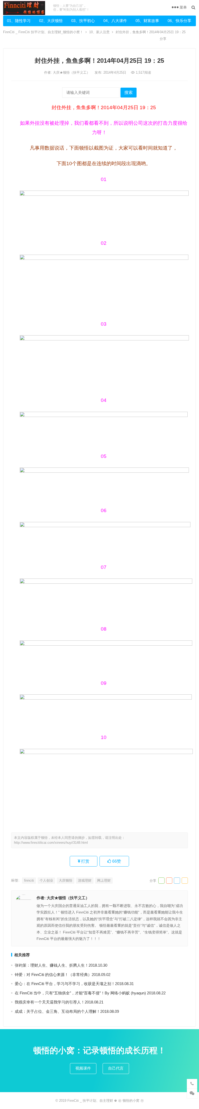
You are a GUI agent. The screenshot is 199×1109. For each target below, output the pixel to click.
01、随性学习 (19, 20)
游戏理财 (84, 880)
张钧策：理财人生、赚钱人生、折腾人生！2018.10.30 (61, 965)
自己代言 (116, 1068)
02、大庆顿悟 (51, 20)
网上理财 (104, 880)
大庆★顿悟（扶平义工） (72, 72)
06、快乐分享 (179, 20)
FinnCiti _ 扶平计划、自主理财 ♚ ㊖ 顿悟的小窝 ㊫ (105, 1101)
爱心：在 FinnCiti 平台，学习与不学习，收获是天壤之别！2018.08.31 (74, 983)
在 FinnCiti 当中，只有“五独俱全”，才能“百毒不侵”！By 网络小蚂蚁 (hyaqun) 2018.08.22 (90, 993)
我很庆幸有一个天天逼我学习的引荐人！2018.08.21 (59, 1002)
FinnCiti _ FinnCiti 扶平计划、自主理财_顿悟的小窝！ (43, 32)
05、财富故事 (147, 20)
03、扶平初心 (83, 20)
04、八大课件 (115, 20)
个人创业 (46, 880)
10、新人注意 (99, 32)
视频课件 (83, 1068)
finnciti (29, 880)
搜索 (128, 92)
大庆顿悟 (65, 880)
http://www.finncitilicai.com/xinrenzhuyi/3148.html (51, 843)
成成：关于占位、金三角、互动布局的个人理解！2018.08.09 (67, 1011)
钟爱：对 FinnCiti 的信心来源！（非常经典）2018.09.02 (62, 974)
